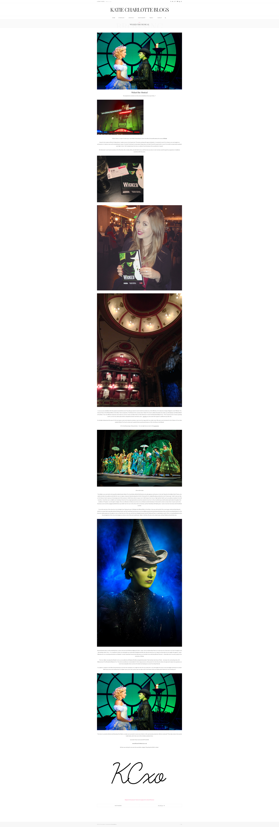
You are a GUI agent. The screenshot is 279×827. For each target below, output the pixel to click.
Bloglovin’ (127, 799)
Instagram (141, 799)
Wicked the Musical (139, 92)
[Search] (165, 18)
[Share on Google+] (162, 805)
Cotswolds (121, 17)
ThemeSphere (113, 824)
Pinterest (152, 799)
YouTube (147, 799)
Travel (151, 17)
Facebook (132, 799)
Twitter (137, 799)
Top (181, 824)
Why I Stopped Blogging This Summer (115, 1)
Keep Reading (118, 805)
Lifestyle (131, 17)
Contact (159, 17)
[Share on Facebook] (158, 805)
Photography (141, 17)
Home (113, 17)
